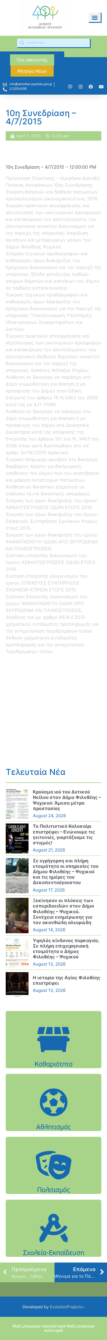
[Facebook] (91, 87)
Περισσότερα (53, 1054)
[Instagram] (80, 87)
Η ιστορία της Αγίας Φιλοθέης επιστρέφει (66, 980)
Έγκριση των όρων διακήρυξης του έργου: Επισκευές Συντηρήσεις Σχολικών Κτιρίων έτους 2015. (52, 521)
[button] (95, 17)
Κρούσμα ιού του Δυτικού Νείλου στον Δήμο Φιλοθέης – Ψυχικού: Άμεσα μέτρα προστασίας (67, 800)
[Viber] (70, 87)
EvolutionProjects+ (67, 1306)
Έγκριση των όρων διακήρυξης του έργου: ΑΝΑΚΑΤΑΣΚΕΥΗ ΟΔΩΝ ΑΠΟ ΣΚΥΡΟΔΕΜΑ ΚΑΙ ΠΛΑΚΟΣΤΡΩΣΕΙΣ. (52, 541)
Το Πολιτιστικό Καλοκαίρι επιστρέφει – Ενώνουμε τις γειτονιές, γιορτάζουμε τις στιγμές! (64, 834)
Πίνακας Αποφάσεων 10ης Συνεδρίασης (49, 185)
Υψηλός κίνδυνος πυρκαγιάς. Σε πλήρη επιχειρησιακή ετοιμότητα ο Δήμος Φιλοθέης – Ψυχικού (66, 949)
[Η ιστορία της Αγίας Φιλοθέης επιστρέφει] (17, 984)
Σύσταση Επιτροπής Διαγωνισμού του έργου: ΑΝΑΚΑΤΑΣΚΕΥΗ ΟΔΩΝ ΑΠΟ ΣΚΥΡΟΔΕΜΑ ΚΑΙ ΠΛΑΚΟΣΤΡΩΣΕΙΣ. (46, 603)
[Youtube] (101, 87)
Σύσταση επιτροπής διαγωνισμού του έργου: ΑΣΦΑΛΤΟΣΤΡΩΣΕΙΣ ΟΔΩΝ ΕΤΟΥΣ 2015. (51, 562)
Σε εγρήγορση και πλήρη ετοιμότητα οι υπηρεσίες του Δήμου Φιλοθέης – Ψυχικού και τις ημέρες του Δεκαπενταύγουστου (65, 872)
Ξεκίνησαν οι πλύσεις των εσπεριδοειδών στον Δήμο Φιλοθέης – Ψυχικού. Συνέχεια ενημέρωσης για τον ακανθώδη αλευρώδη (63, 911)
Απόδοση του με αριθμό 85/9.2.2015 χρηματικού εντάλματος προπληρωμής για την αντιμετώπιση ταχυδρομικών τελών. (52, 624)
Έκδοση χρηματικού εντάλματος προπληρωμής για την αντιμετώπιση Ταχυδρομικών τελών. (45, 644)
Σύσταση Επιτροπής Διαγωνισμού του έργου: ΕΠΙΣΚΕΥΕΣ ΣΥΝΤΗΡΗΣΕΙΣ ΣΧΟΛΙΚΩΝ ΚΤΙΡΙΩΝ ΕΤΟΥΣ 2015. (46, 583)
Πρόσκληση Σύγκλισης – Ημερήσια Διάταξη (53, 178)
